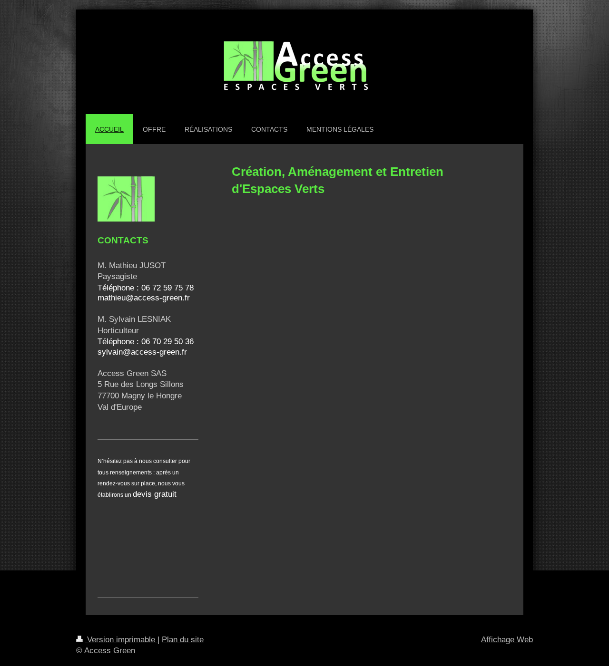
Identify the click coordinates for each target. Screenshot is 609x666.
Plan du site (183, 639)
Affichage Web (507, 639)
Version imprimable (121, 639)
